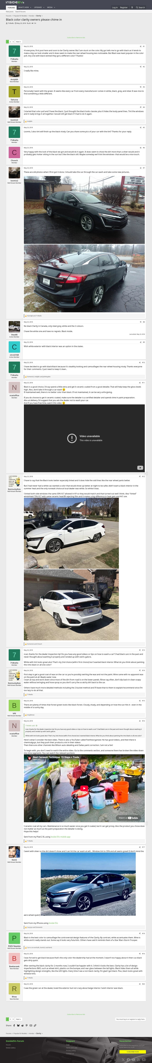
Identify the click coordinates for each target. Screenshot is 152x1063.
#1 (144, 46)
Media (49, 7)
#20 (143, 984)
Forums (11, 8)
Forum (8, 1045)
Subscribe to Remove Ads (76, 37)
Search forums (20, 12)
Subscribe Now (133, 1052)
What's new (23, 7)
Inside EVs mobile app (60, 836)
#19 (143, 954)
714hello (11, 23)
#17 (143, 847)
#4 (144, 107)
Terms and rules (71, 1048)
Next (18, 42)
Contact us (70, 1053)
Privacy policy (71, 1051)
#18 (143, 933)
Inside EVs (53, 923)
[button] (30, 7)
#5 (144, 127)
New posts (9, 12)
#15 (143, 701)
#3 (144, 87)
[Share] (140, 46)
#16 (143, 721)
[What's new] (132, 7)
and (34, 316)
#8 (144, 322)
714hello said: (30, 726)
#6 (144, 148)
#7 (144, 168)
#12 (143, 476)
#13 (143, 650)
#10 (143, 362)
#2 (144, 67)
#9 (144, 342)
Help (67, 1045)
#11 (143, 383)
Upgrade (38, 7)
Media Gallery (11, 1048)
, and (38, 377)
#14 (143, 670)
